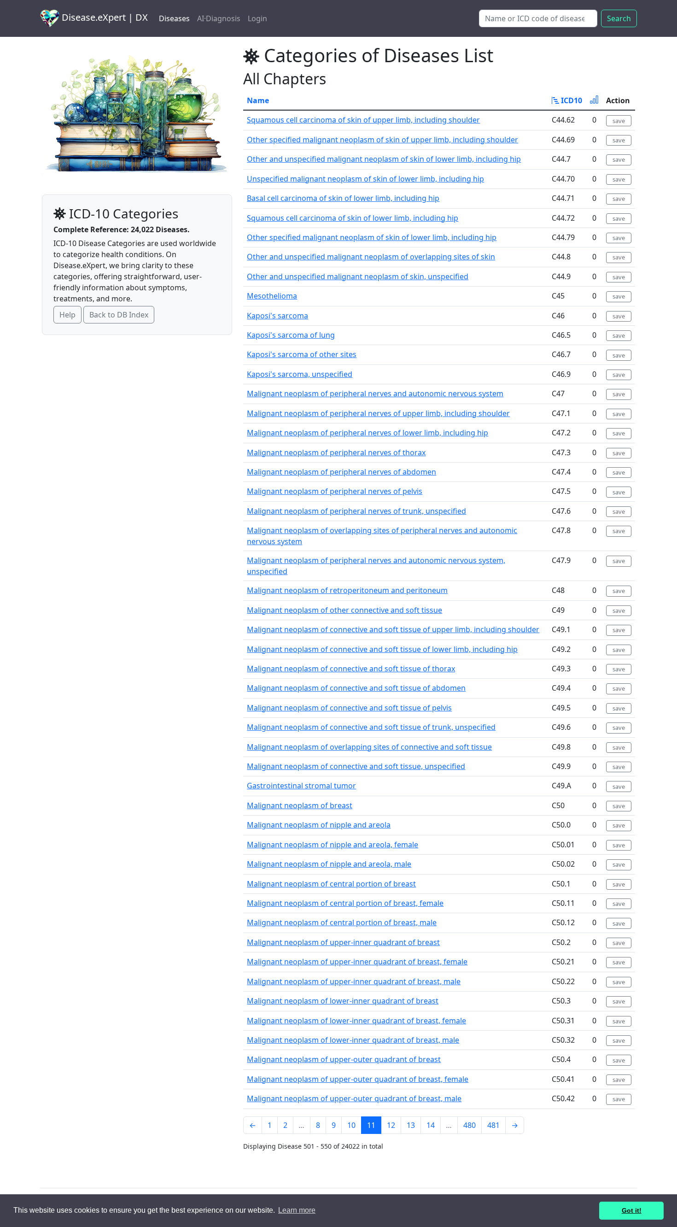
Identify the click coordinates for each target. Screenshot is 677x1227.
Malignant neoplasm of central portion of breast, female (345, 903)
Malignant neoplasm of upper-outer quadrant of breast (344, 1059)
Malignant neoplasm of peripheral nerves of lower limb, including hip (367, 433)
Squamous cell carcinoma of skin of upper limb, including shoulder (363, 120)
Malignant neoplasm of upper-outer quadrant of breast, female (357, 1079)
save (619, 121)
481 (493, 1125)
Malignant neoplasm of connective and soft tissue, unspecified (356, 766)
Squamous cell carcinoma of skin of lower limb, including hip (352, 218)
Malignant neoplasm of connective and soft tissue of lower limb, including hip (382, 649)
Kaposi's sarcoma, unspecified (299, 374)
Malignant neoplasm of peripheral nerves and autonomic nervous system (375, 393)
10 (351, 1125)
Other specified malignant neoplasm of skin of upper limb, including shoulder (382, 140)
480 (469, 1125)
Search (619, 18)
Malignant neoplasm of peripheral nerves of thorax (336, 452)
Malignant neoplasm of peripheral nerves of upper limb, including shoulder (378, 413)
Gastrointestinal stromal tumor (301, 786)
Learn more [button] (296, 1210)
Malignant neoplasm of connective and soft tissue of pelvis (349, 708)
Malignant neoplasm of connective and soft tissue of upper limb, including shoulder (393, 629)
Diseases (174, 18)
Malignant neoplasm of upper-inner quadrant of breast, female (357, 962)
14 (430, 1125)
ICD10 (570, 100)
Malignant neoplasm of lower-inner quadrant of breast (342, 1001)
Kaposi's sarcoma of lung (291, 335)
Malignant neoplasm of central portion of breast (331, 884)
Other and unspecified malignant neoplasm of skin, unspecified (357, 276)
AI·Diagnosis (218, 18)
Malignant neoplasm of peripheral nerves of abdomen (341, 472)
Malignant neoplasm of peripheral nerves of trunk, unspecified (356, 511)
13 (411, 1125)
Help (67, 315)
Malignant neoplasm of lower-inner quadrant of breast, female (356, 1021)
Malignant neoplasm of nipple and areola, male (329, 864)
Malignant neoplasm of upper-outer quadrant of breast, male (354, 1098)
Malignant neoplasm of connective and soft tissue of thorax (351, 668)
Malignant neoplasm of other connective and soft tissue (344, 610)
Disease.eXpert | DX (103, 17)
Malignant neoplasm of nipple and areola (319, 825)
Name (258, 100)
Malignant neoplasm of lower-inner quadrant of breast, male (353, 1040)
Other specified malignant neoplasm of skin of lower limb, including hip (371, 237)
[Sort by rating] (594, 100)
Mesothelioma (272, 296)
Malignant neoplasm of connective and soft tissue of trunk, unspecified (371, 727)
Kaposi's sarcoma (277, 316)
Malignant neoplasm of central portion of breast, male (342, 922)
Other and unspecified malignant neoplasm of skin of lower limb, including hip (384, 159)
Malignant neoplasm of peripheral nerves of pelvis (334, 491)
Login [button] (257, 18)
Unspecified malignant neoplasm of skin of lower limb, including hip (365, 179)
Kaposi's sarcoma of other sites (301, 354)
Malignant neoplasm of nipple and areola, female (332, 845)
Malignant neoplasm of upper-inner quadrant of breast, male (354, 981)
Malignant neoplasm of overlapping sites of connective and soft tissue (369, 747)
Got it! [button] (632, 1210)
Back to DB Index (118, 315)
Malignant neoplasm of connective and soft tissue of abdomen (356, 688)
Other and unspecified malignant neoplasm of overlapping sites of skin (371, 257)
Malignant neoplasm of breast (299, 805)
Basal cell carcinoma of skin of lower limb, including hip (343, 198)
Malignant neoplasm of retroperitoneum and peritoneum (347, 590)
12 (391, 1125)
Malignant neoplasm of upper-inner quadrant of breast (343, 942)
